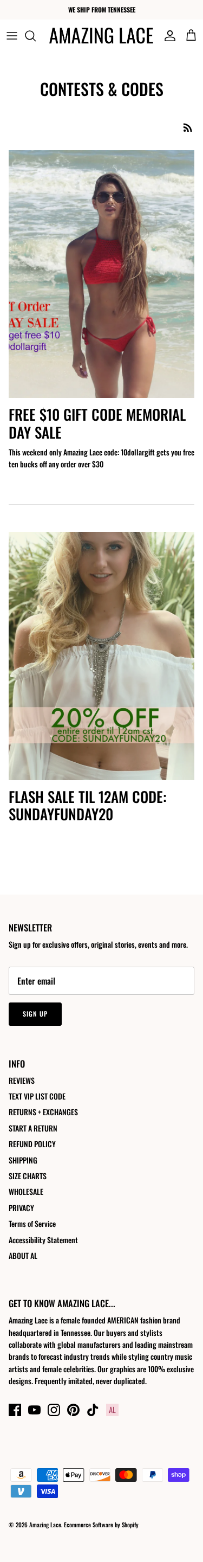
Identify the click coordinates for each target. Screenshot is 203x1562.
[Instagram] (54, 1410)
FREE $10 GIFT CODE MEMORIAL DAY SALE (97, 422)
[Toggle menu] (12, 36)
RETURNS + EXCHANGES (43, 1111)
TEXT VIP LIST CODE (37, 1096)
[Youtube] (34, 1410)
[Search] (36, 36)
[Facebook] (15, 1410)
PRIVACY (21, 1207)
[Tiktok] (93, 1410)
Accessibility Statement (43, 1239)
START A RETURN (33, 1128)
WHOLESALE (26, 1191)
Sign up (35, 1013)
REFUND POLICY (32, 1143)
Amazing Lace (45, 1524)
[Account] (167, 36)
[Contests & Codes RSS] (187, 127)
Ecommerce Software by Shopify (101, 1524)
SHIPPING (23, 1160)
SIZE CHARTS (28, 1175)
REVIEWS (22, 1080)
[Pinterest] (73, 1410)
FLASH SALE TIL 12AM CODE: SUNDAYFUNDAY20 (87, 805)
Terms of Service (32, 1223)
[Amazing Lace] (101, 35)
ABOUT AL (23, 1255)
